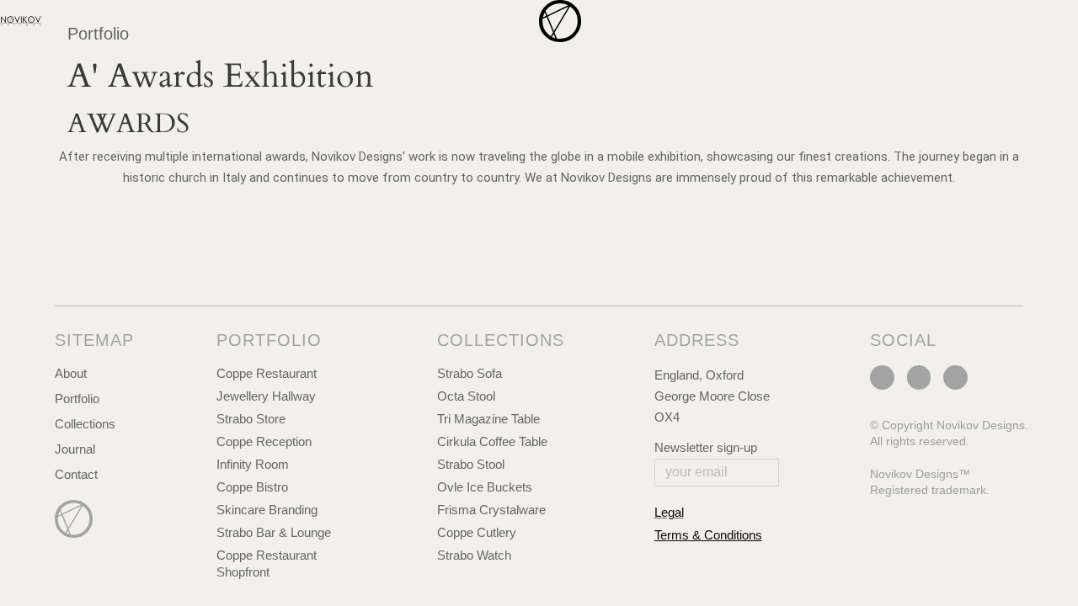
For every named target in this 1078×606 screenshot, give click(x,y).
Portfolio (77, 398)
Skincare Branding (267, 509)
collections (500, 340)
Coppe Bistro (252, 487)
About (71, 373)
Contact (76, 474)
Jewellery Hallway (266, 396)
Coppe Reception (264, 441)
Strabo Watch (474, 555)
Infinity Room (252, 464)
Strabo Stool (470, 464)
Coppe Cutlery (476, 532)
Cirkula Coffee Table (492, 441)
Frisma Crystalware (491, 509)
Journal (75, 449)
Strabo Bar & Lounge (273, 532)
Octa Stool (466, 396)
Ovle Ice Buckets (484, 487)
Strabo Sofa (469, 373)
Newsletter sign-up (705, 447)
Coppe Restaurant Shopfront (266, 563)
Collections (85, 424)
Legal (669, 512)
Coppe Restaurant (266, 373)
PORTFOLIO (269, 340)
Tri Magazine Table (488, 419)
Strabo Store (251, 419)
